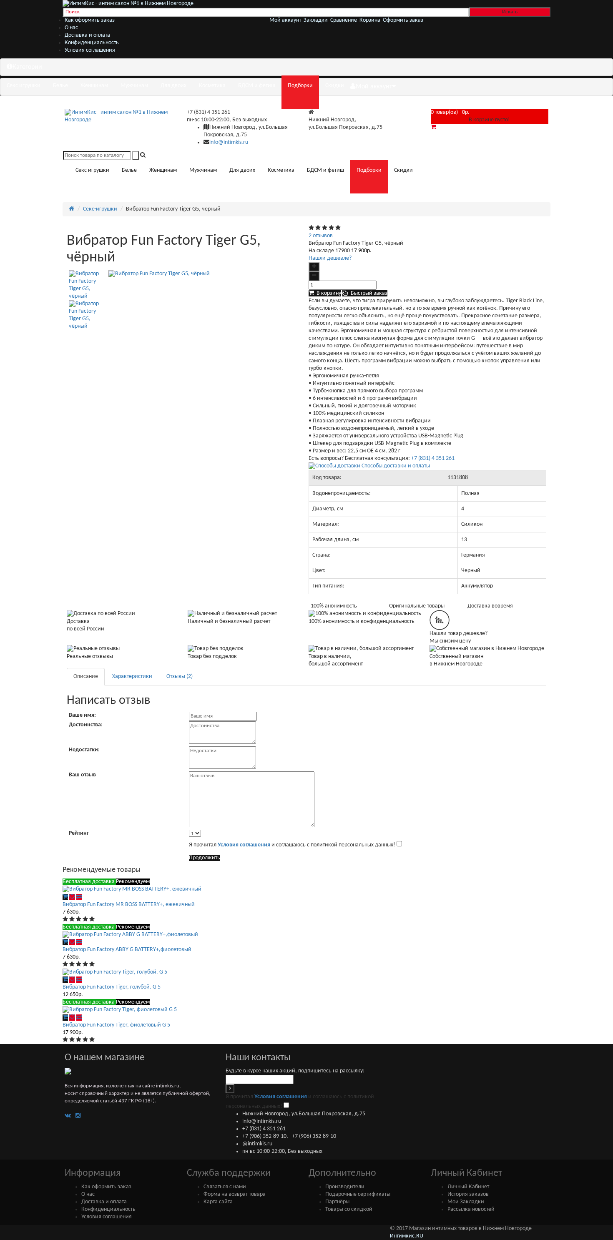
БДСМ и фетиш (256, 86)
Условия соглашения (90, 50)
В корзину (327, 293)
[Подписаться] (230, 1088)
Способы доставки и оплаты (395, 466)
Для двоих (173, 86)
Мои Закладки (465, 1202)
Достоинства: (86, 725)
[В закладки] (72, 897)
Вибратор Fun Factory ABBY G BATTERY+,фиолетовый (127, 949)
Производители (344, 1187)
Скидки (334, 86)
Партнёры (337, 1202)
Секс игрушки (23, 86)
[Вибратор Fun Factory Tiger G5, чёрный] (86, 285)
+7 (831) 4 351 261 (208, 112)
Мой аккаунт (374, 86)
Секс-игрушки (100, 209)
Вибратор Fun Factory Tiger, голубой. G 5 (112, 987)
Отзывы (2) (179, 676)
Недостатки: (84, 750)
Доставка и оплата (87, 35)
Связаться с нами (224, 1187)
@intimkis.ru (257, 1144)
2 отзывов (321, 236)
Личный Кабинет (468, 1187)
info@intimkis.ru (228, 142)
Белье (60, 86)
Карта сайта (218, 1202)
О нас (71, 28)
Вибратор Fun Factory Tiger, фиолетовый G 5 (116, 1025)
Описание (85, 676)
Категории (27, 67)
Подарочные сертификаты (357, 1194)
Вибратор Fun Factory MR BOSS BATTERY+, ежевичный (129, 904)
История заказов (468, 1194)
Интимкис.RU (406, 1236)
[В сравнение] (79, 897)
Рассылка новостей (471, 1209)
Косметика (212, 86)
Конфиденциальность (92, 43)
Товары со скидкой (348, 1209)
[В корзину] (65, 897)
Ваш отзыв (82, 775)
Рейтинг (79, 833)
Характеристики (132, 676)
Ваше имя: (82, 715)
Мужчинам (134, 86)
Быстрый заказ (367, 293)
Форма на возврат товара (234, 1194)
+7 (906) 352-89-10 (264, 1136)
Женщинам (94, 86)
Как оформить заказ (90, 20)
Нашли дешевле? (330, 258)
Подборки (300, 86)
